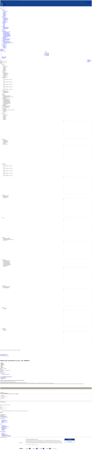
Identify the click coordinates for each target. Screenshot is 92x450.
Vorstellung (3, 421)
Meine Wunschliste (89, 60)
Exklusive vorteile (4, 428)
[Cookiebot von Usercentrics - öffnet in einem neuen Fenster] (21, 448)
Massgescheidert (3, 425)
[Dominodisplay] (4, 374)
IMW (2, 217)
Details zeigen (54, 448)
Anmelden (1, 50)
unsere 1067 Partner (30, 440)
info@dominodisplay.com (3, 416)
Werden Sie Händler (4, 56)
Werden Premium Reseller (5, 420)
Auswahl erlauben (69, 441)
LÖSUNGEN (3, 328)
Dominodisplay (7, 374)
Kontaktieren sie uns (89, 2)
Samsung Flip (3, 427)
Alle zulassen (69, 439)
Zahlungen (3, 429)
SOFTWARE (3, 237)
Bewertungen (1, 392)
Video (2, 422)
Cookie (2, 433)
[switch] (37, 448)
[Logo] (1, 63)
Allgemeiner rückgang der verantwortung (6, 435)
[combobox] (3, 61)
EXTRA (3, 307)
